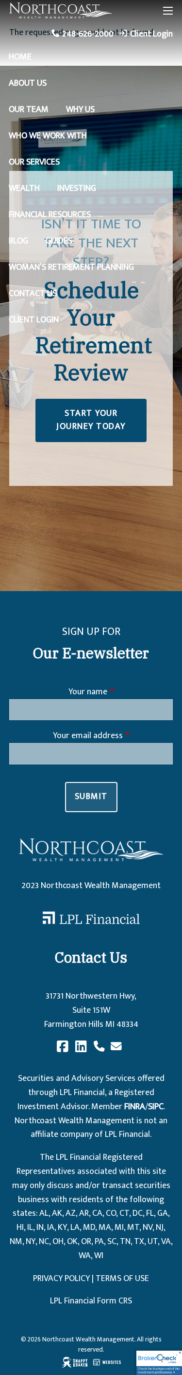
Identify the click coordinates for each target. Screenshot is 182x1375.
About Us (28, 83)
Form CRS (114, 1301)
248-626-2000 (88, 34)
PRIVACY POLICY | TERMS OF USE (91, 1278)
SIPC (156, 1106)
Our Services (34, 162)
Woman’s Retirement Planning (71, 267)
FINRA (134, 1106)
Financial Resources (50, 214)
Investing (76, 188)
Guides (59, 241)
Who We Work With (48, 136)
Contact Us (33, 293)
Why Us (80, 109)
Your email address (112, 736)
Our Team (29, 109)
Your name (120, 692)
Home (20, 57)
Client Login (151, 34)
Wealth (24, 188)
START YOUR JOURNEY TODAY (91, 420)
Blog (18, 241)
